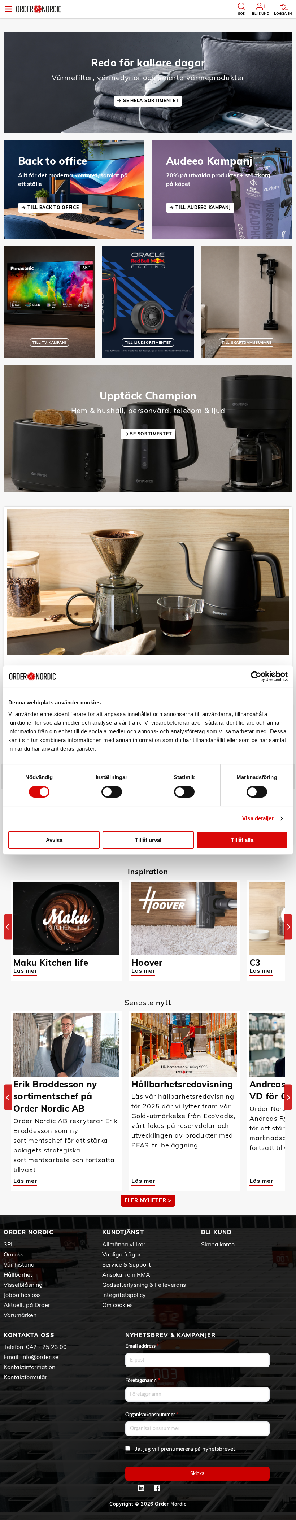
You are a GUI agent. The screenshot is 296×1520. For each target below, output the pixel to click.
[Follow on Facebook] (157, 1488)
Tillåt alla (242, 840)
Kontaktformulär (25, 1377)
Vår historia (19, 1264)
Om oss (13, 1254)
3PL (9, 1244)
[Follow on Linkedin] (141, 1488)
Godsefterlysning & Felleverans (144, 1284)
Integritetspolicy (124, 1294)
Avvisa (54, 840)
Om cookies (117, 1304)
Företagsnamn (142, 1380)
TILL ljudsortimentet (148, 342)
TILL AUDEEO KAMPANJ (203, 207)
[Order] (38, 9)
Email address (142, 1346)
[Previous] (8, 926)
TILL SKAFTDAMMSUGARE (246, 342)
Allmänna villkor (123, 1244)
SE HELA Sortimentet (151, 100)
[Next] (288, 926)
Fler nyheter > (148, 1200)
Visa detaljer (258, 818)
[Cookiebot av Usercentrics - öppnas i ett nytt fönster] (256, 676)
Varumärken (20, 1315)
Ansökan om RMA (126, 1274)
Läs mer (25, 970)
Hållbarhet (18, 1274)
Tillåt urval (148, 840)
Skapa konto (218, 1244)
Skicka (197, 1473)
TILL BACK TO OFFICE (53, 207)
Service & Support (126, 1264)
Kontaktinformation (29, 1367)
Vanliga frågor (121, 1254)
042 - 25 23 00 (46, 1346)
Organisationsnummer (151, 1414)
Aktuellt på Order (27, 1304)
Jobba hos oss (22, 1294)
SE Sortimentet (151, 434)
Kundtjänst (123, 1231)
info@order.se (39, 1356)
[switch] (111, 792)
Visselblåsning (23, 1284)
